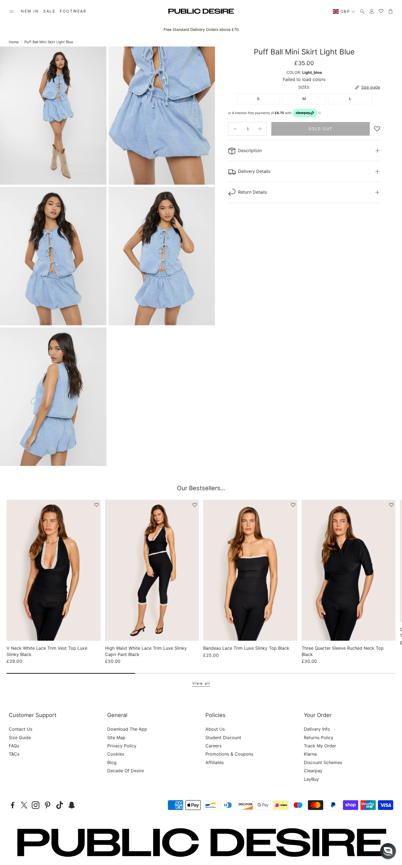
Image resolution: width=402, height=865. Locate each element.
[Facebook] (12, 805)
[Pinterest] (47, 805)
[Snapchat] (71, 805)
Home (14, 42)
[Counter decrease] (235, 129)
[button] (11, 11)
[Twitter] (24, 805)
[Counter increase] (260, 129)
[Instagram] (35, 805)
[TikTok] (59, 805)
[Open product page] (54, 570)
